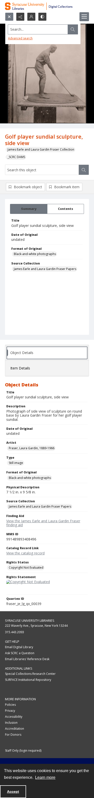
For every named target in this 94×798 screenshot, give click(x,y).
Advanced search (20, 38)
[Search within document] (84, 170)
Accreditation (14, 728)
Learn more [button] (45, 777)
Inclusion (11, 722)
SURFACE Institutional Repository (28, 680)
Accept (13, 792)
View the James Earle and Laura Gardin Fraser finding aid (43, 523)
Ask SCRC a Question (19, 653)
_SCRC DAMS (16, 157)
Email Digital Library (19, 647)
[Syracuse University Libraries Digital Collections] (47, 6)
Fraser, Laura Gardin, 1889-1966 (31, 448)
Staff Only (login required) (23, 750)
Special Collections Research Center (30, 674)
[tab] (28, 209)
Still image (16, 463)
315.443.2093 (14, 632)
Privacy (10, 711)
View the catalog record (25, 553)
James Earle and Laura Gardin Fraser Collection (41, 149)
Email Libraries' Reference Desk (27, 659)
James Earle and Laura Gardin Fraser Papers (45, 269)
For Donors (13, 734)
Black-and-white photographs (35, 254)
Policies (10, 705)
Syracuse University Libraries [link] (29, 620)
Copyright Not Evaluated (26, 567)
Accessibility (13, 716)
